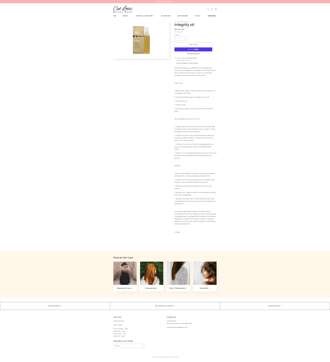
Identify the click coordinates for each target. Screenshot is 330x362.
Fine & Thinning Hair (177, 288)
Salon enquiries (274, 306)
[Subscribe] (142, 346)
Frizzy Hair (204, 288)
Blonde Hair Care (124, 288)
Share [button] (178, 232)
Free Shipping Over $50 (164, 306)
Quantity (176, 35)
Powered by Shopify (174, 357)
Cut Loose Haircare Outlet (162, 357)
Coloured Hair (150, 288)
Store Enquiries (54, 306)
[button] (126, 16)
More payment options (193, 53)
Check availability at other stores (187, 63)
